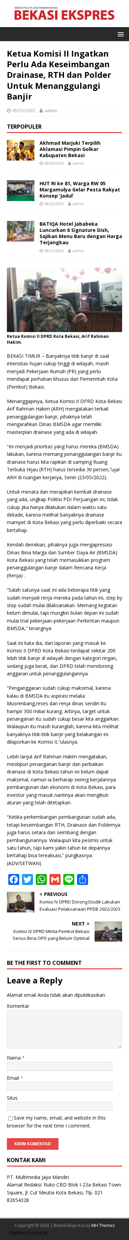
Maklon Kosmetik (28, 1232)
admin (50, 110)
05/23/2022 (23, 110)
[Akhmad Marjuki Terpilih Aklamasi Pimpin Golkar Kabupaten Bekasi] (20, 156)
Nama (14, 1057)
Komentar (18, 1006)
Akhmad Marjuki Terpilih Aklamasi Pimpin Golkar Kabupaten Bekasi (70, 149)
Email (13, 1078)
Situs (12, 1098)
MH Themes (103, 1225)
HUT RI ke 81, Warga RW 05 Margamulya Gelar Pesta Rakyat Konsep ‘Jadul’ (80, 189)
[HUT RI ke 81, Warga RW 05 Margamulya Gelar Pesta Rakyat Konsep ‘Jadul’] (20, 196)
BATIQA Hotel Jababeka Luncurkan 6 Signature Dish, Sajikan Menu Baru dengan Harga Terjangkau (81, 233)
